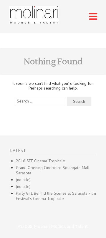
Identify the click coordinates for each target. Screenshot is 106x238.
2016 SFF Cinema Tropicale (40, 160)
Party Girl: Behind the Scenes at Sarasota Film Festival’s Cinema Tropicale (56, 196)
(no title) (23, 179)
